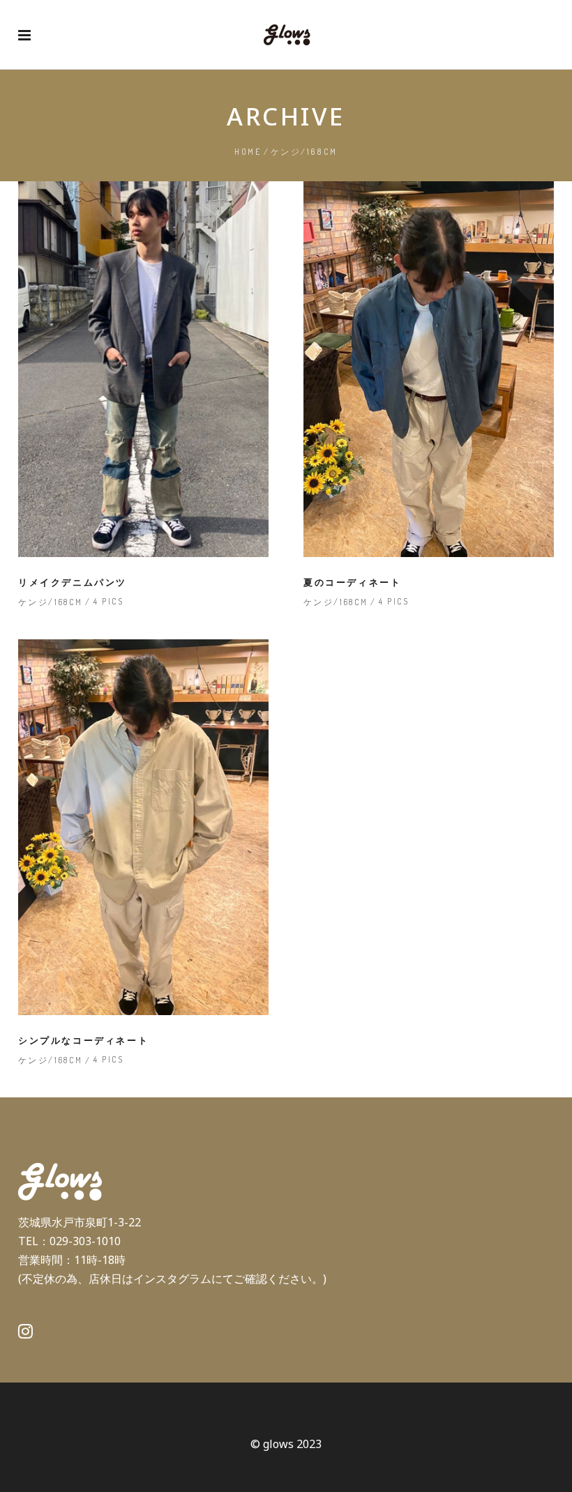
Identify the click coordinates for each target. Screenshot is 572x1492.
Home (247, 151)
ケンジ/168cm (50, 602)
